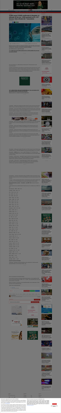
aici (21, 408)
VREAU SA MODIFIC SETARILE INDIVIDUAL (54, 406)
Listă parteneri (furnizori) (30, 405)
